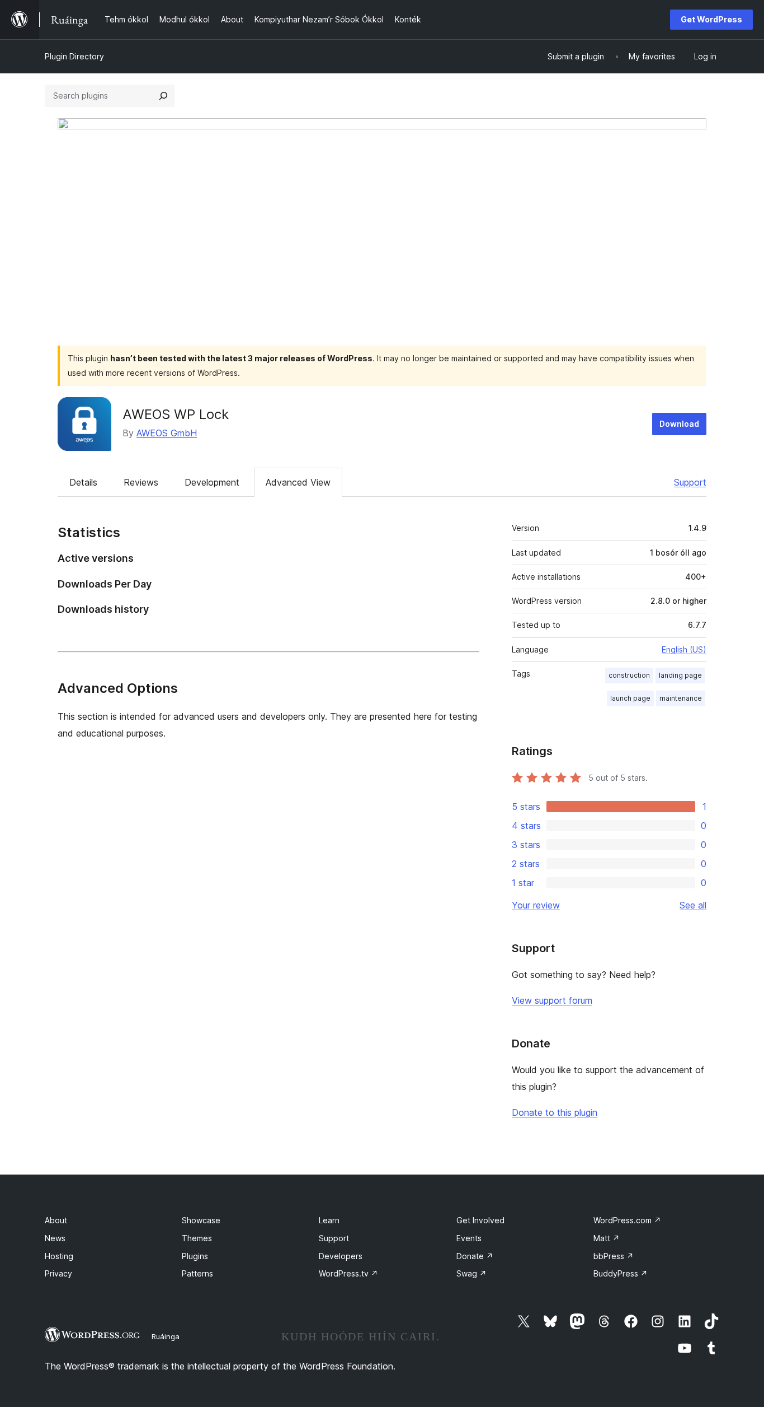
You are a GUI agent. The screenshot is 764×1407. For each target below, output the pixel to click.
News (55, 1238)
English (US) (684, 649)
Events (469, 1238)
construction (629, 675)
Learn (329, 1220)
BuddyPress (620, 1273)
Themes (197, 1238)
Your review (536, 905)
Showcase (201, 1220)
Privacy (58, 1273)
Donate (474, 1256)
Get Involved (480, 1220)
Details (83, 482)
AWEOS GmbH (166, 433)
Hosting (59, 1256)
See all (693, 905)
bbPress (613, 1256)
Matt (606, 1238)
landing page (680, 675)
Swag (471, 1273)
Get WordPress (711, 19)
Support (690, 482)
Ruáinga (166, 1336)
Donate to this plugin (554, 1112)
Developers (340, 1256)
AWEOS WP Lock (175, 414)
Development (212, 482)
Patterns (197, 1273)
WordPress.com (627, 1220)
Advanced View (298, 482)
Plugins (195, 1256)
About (56, 1220)
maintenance (680, 698)
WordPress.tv (348, 1273)
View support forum (552, 1000)
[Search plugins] (163, 96)
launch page (630, 698)
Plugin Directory (74, 56)
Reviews (141, 482)
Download (679, 423)
